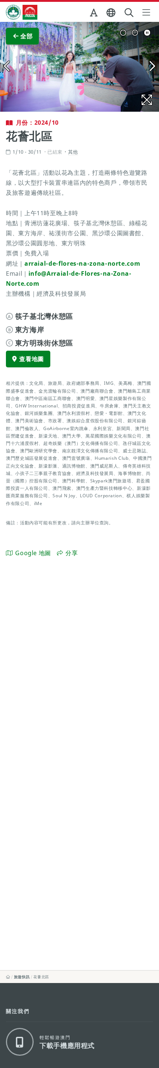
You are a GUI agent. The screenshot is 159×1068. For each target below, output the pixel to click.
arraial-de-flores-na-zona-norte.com (82, 263)
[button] (94, 14)
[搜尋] (129, 12)
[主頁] (8, 976)
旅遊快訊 (22, 976)
